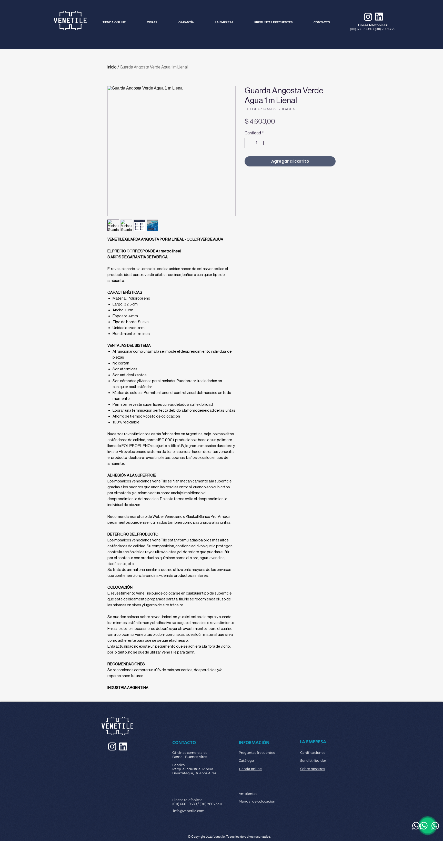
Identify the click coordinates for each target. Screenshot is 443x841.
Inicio (112, 67)
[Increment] (263, 143)
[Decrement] (249, 143)
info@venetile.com (189, 811)
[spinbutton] (256, 143)
